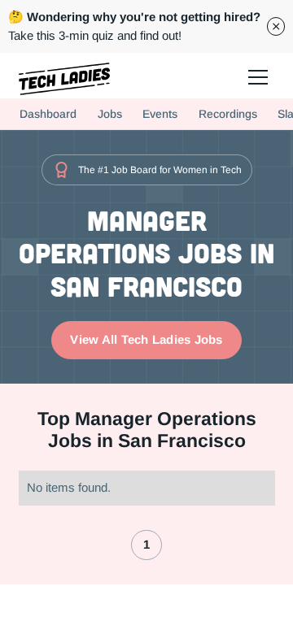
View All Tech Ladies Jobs (146, 339)
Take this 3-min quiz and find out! (134, 26)
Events (159, 113)
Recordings (228, 113)
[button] (256, 76)
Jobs (110, 113)
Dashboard (48, 113)
